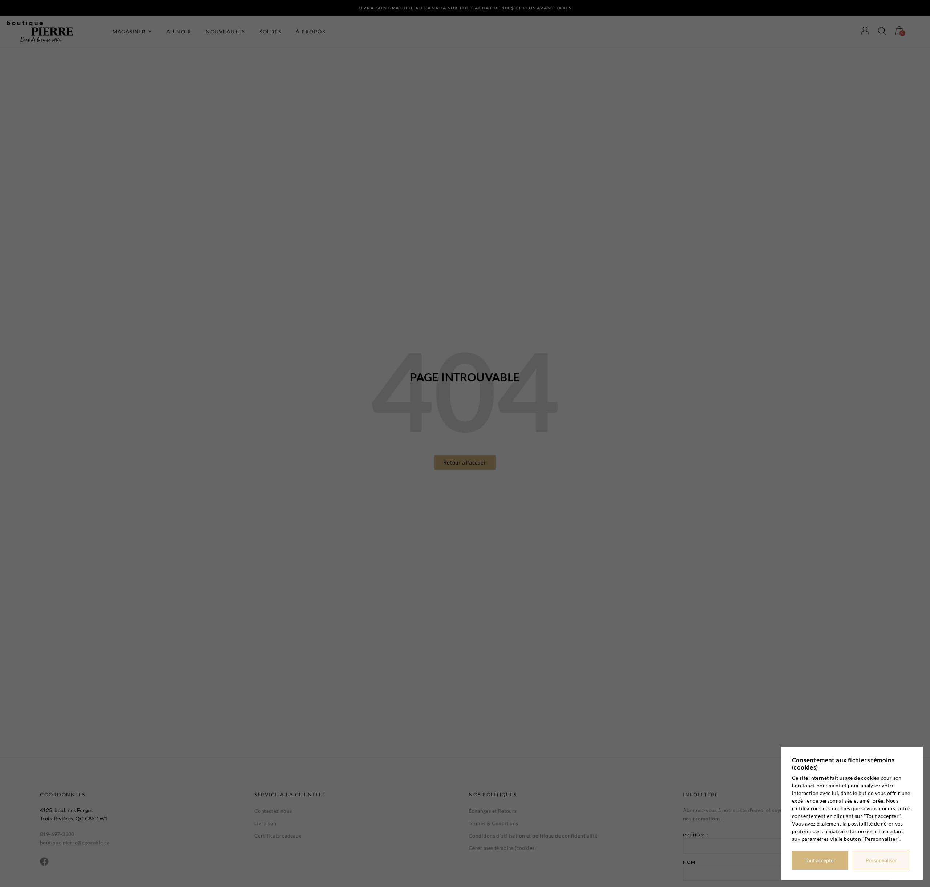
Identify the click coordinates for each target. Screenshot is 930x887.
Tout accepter (820, 860)
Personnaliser (881, 860)
